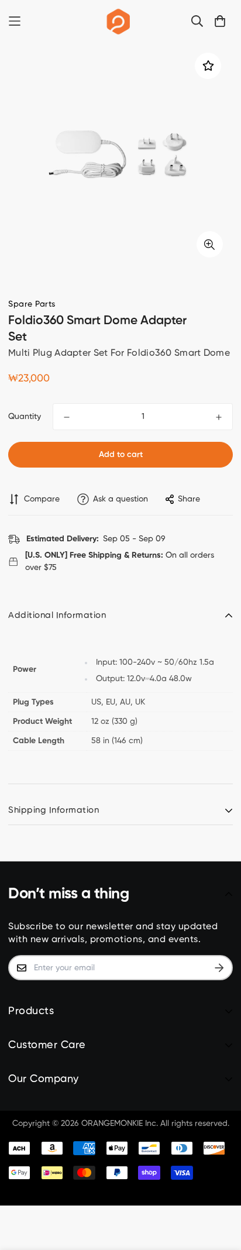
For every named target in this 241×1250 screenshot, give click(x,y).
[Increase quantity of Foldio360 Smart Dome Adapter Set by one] (218, 417)
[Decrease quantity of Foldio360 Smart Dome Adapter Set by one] (66, 417)
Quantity (24, 417)
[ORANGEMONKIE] (118, 21)
